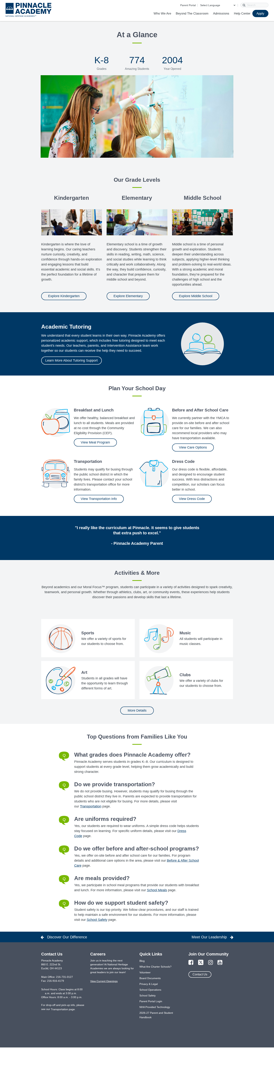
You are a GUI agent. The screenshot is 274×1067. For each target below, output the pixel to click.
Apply (260, 13)
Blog (142, 960)
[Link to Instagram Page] (210, 963)
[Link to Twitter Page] (201, 963)
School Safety (97, 920)
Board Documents (150, 978)
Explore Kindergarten (64, 296)
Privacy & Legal (148, 983)
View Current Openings (104, 981)
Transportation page (63, 1009)
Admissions (221, 13)
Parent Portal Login (150, 1001)
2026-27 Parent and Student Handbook (156, 1015)
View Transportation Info (99, 499)
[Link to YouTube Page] (220, 963)
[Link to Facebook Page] (190, 963)
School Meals (157, 890)
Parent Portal (188, 5)
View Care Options (193, 447)
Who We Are (162, 13)
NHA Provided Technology (154, 1007)
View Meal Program (95, 442)
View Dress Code (192, 499)
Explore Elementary (128, 296)
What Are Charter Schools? (155, 966)
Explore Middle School (195, 296)
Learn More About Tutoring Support (71, 360)
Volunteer (145, 972)
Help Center (242, 13)
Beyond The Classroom (192, 13)
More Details (137, 710)
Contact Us (200, 974)
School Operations (150, 989)
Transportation (90, 806)
